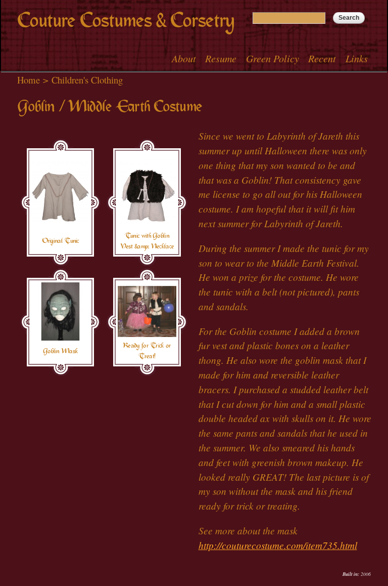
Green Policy (272, 58)
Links (357, 58)
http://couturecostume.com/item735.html (278, 545)
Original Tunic (60, 240)
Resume (220, 58)
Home (28, 79)
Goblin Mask (60, 351)
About (184, 58)
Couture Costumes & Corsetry (125, 20)
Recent (322, 58)
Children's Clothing (87, 79)
